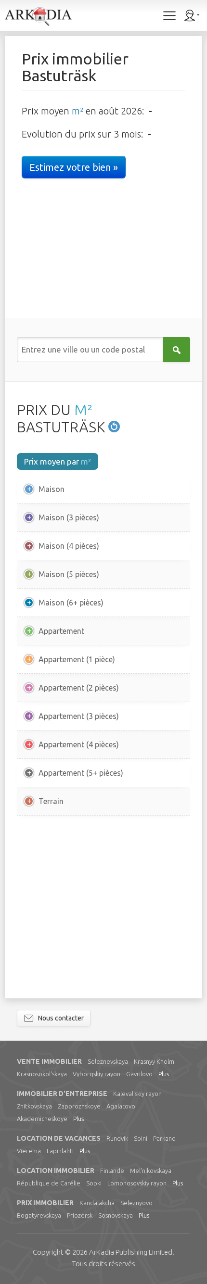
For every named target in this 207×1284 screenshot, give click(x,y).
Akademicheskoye (42, 1118)
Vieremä (29, 1150)
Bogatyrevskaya (39, 1215)
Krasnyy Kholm (154, 1061)
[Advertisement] (103, 907)
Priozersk (79, 1215)
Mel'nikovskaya (150, 1170)
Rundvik (117, 1138)
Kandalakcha (97, 1202)
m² (77, 110)
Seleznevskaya (108, 1061)
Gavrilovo (139, 1073)
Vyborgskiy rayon (96, 1073)
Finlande (112, 1170)
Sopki (94, 1183)
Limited (130, 1252)
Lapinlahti (60, 1150)
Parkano (164, 1138)
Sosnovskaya (115, 1215)
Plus (163, 1073)
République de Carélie (48, 1183)
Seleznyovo (136, 1202)
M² (83, 410)
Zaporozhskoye (79, 1106)
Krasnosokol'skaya (42, 1073)
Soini (140, 1138)
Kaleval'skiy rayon (137, 1093)
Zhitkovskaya (34, 1106)
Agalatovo (120, 1106)
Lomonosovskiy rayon (137, 1183)
